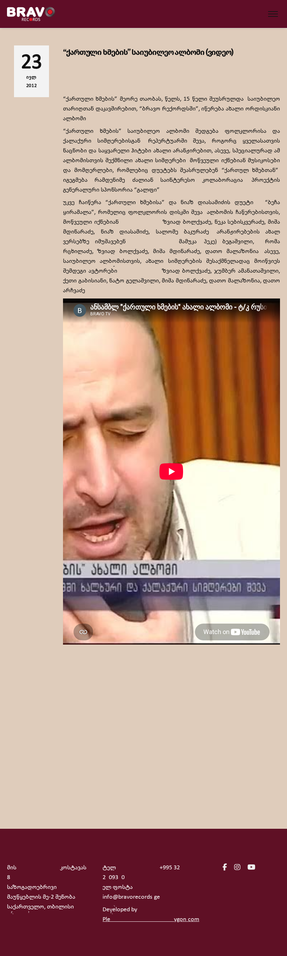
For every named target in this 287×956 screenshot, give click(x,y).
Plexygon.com (151, 919)
